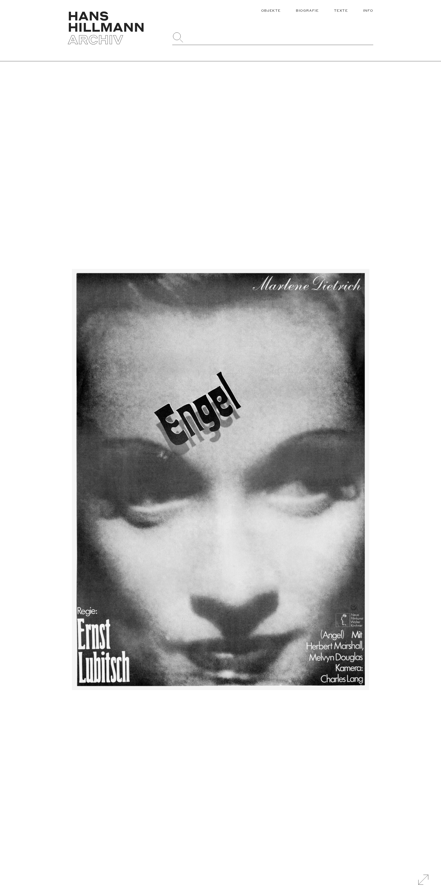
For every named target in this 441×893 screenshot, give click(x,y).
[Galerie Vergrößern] (423, 879)
